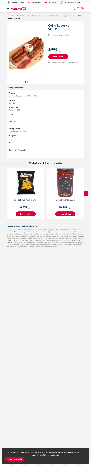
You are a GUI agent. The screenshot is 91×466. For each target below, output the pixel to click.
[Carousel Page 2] (27, 82)
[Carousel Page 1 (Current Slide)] (25, 82)
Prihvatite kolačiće (14, 459)
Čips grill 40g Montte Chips (26, 200)
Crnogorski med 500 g (65, 200)
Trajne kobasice (68, 16)
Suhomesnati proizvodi (52, 16)
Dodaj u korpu (58, 57)
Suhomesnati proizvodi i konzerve (28, 16)
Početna (11, 16)
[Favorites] (78, 8)
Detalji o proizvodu (15, 88)
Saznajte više (53, 455)
